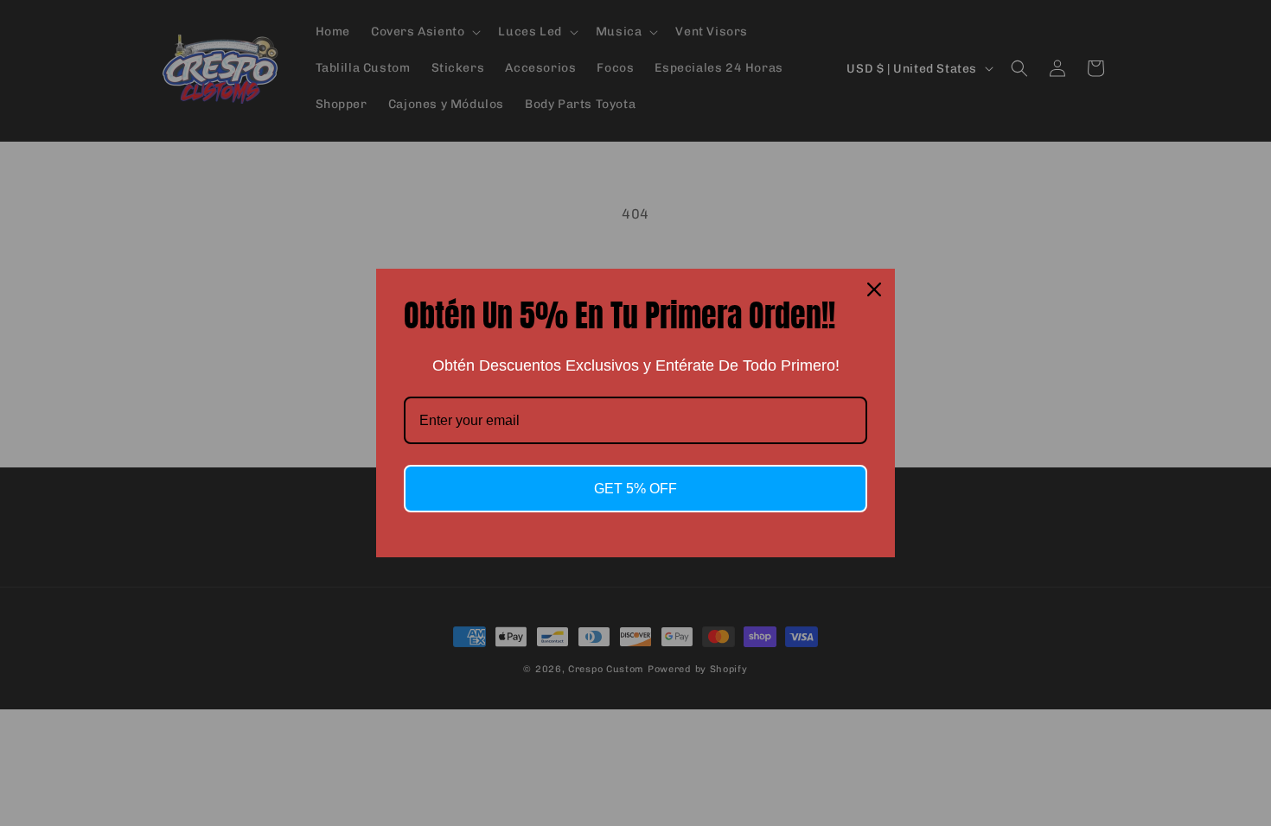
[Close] (874, 289)
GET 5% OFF (635, 488)
